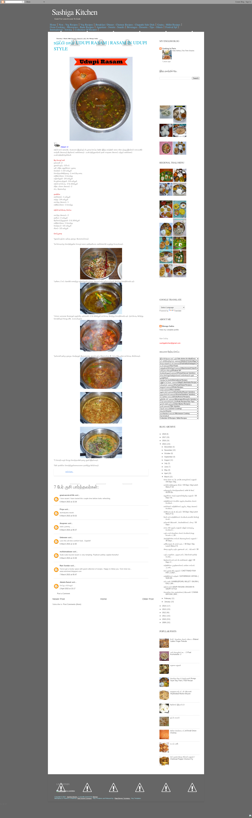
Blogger (95, 797)
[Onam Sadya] (179, 249)
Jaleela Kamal (66, 582)
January (167, 602)
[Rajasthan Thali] (166, 217)
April (166, 473)
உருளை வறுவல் (175, 665)
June (166, 467)
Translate (177, 311)
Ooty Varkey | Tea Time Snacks (183, 51)
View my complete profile (169, 330)
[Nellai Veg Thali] (179, 235)
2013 (164, 609)
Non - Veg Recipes (68, 24)
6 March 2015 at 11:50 (68, 544)
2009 (164, 622)
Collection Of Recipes (86, 29)
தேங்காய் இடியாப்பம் (177, 705)
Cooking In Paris (169, 49)
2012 (164, 613)
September (168, 457)
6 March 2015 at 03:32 (68, 516)
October (167, 453)
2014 (164, 606)
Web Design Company (84, 798)
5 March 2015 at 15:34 (68, 502)
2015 (164, 444)
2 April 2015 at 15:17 (67, 589)
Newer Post (58, 599)
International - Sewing (61, 29)
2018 (164, 434)
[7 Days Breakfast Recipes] (166, 136)
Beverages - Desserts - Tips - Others (145, 27)
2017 (164, 437)
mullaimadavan (66, 552)
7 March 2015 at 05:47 (68, 575)
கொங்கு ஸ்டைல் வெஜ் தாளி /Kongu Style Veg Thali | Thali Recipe (183, 679)
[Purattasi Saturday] (179, 263)
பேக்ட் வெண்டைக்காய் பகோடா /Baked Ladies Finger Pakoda (184, 640)
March (167, 477)
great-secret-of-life (67, 495)
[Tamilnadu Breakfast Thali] (166, 195)
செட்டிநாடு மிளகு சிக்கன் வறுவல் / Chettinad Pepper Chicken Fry (182, 758)
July (166, 463)
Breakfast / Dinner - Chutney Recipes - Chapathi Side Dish (125, 24)
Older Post (148, 599)
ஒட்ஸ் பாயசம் (175, 718)
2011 (164, 616)
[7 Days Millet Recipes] (166, 154)
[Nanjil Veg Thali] (179, 277)
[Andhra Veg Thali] (179, 195)
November (168, 450)
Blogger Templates (122, 798)
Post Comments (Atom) (72, 604)
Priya (62, 509)
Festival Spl (171, 27)
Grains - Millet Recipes (168, 24)
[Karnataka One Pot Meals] (179, 217)
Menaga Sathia (168, 326)
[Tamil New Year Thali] (166, 181)
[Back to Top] (250, 816)
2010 (164, 619)
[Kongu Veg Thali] (166, 235)
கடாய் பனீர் (174, 744)
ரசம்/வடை (69, 472)
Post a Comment (63, 594)
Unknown (64, 537)
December (168, 447)
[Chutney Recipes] (166, 118)
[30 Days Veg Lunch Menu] (179, 154)
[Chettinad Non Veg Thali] (166, 277)
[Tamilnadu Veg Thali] (179, 181)
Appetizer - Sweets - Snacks (110, 27)
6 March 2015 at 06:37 (68, 530)
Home (53, 24)
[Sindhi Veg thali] (166, 263)
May (166, 470)
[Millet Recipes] (179, 122)
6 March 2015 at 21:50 (68, 558)
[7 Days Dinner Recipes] (179, 136)
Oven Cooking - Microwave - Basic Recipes (72, 27)
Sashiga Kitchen (74, 12)
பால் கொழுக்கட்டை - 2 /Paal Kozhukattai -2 (180, 653)
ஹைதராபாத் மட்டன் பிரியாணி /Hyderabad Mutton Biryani (180, 693)
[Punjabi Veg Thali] (166, 249)
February (168, 598)
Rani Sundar (65, 566)
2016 (164, 441)
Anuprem (64, 523)
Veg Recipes (86, 24)
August (167, 460)
